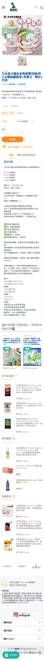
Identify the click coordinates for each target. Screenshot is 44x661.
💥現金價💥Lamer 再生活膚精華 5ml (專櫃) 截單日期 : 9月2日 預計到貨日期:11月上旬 (11, 341)
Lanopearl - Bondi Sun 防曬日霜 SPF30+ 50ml (29, 467)
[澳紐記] (13, 7)
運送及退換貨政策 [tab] (26, 155)
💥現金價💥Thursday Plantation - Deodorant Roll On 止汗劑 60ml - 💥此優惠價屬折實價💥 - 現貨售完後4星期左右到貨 (29, 451)
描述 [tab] (11, 155)
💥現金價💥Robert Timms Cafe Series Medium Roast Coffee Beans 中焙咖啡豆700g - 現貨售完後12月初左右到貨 (28, 388)
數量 (3, 129)
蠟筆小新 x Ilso (28, 336)
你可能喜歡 (7, 376)
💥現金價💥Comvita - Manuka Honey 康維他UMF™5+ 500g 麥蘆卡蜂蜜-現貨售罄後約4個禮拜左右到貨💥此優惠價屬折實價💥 (29, 524)
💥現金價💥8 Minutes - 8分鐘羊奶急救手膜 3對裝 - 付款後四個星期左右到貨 (29, 508)
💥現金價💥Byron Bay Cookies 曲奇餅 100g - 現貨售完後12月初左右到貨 (29, 405)
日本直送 (5, 71)
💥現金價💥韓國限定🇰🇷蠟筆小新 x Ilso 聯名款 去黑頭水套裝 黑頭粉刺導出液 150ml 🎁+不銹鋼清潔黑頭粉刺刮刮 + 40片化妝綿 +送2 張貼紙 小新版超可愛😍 (32, 343)
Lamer (5, 336)
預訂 (14, 139)
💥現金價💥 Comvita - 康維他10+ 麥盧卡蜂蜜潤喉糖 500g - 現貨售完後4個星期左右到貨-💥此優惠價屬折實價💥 (29, 542)
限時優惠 (14, 106)
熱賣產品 (6, 496)
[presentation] (39, 329)
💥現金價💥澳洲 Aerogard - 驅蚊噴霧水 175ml (29, 481)
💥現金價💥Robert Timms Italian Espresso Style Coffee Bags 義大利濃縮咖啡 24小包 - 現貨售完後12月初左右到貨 (29, 422)
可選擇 (4, 121)
